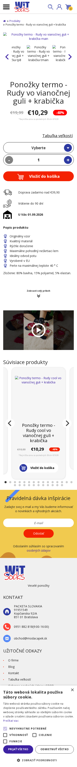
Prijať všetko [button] (18, 749)
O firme (13, 660)
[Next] (67, 423)
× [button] (72, 690)
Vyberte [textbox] (38, 147)
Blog (11, 667)
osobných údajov (38, 550)
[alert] (38, 726)
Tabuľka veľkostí (57, 135)
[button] (59, 7)
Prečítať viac (11, 721)
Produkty (14, 21)
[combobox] (38, 147)
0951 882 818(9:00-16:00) (31, 627)
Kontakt (13, 673)
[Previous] (10, 423)
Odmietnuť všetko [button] (54, 749)
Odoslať (38, 533)
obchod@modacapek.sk (30, 638)
